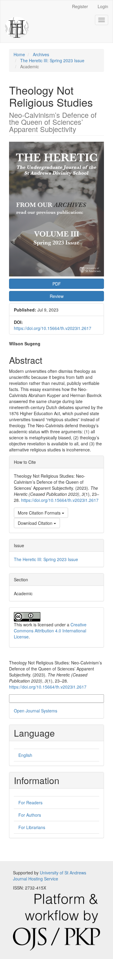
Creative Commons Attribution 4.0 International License (50, 631)
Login (103, 6)
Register (80, 6)
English (25, 755)
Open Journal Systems (35, 711)
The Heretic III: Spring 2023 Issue (52, 60)
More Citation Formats (40, 513)
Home (19, 54)
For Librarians (31, 827)
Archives (41, 54)
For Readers (30, 802)
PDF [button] (56, 284)
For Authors (29, 815)
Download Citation (36, 523)
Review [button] (57, 296)
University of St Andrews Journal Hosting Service (49, 876)
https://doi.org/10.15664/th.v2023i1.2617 (52, 328)
